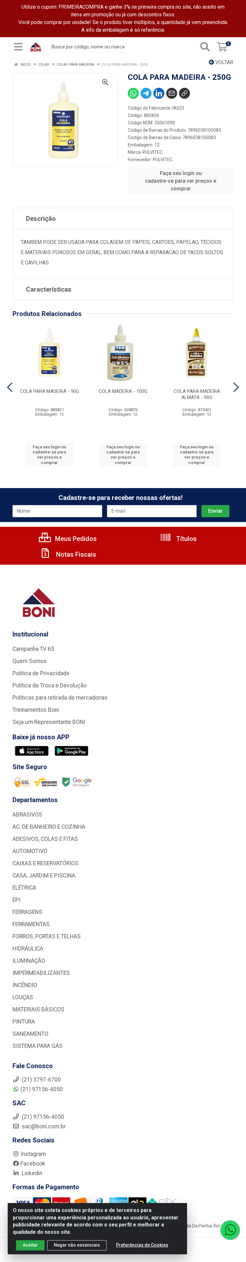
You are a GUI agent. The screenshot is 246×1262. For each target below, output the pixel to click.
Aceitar (30, 1245)
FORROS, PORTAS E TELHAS (46, 936)
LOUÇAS (22, 997)
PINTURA (23, 1021)
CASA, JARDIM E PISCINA (43, 875)
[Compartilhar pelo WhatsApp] (133, 93)
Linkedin (31, 1173)
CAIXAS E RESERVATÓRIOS (45, 863)
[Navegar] (9, 387)
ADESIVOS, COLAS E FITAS (45, 839)
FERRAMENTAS (31, 924)
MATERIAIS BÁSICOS (38, 1009)
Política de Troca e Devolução (49, 685)
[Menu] (18, 47)
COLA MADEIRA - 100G (123, 391)
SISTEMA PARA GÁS (37, 1046)
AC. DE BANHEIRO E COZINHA (48, 827)
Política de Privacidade (41, 673)
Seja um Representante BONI (48, 722)
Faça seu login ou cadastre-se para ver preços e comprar (180, 181)
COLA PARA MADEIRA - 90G (49, 391)
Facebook (32, 1163)
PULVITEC (152, 152)
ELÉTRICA (24, 887)
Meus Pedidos (75, 539)
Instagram (33, 1154)
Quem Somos (29, 661)
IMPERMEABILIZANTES (41, 973)
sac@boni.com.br (43, 1126)
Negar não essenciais (77, 1245)
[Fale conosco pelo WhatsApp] (230, 1230)
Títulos (186, 539)
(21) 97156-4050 (41, 1089)
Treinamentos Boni (35, 710)
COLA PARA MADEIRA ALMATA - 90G (197, 394)
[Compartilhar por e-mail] (171, 93)
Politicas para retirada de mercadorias (60, 697)
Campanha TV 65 (33, 649)
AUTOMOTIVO (29, 851)
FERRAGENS (27, 912)
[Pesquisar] (205, 47)
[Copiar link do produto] (184, 93)
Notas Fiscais (75, 554)
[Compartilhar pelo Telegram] (146, 93)
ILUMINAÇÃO (28, 961)
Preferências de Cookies (142, 1245)
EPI (16, 900)
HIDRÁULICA (27, 948)
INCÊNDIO (24, 985)
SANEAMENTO (30, 1034)
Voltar (223, 62)
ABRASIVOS (27, 814)
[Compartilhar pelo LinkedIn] (158, 93)
